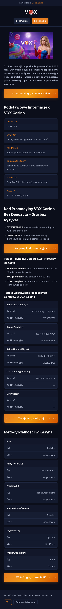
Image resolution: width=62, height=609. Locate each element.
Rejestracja (40, 20)
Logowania (22, 20)
